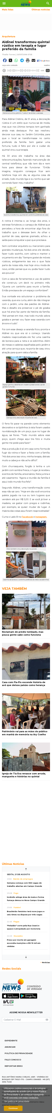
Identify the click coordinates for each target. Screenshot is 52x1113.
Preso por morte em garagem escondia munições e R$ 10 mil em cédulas (23, 943)
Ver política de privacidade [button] (16, 1101)
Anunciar (10, 1047)
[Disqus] (26, 820)
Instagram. (41, 517)
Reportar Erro (14, 1066)
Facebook (27, 517)
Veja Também (14, 588)
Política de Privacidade (19, 1053)
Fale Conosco (13, 1060)
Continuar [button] (13, 1108)
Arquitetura (8, 36)
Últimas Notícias (13, 864)
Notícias (45, 962)
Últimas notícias (41, 9)
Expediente (11, 1040)
